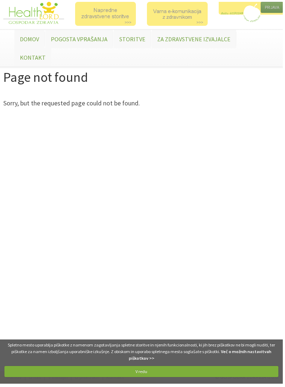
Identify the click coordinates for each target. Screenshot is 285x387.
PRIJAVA (272, 7)
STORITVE (132, 39)
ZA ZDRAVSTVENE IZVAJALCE (194, 39)
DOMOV (29, 39)
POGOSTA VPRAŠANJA (79, 39)
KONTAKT (33, 57)
